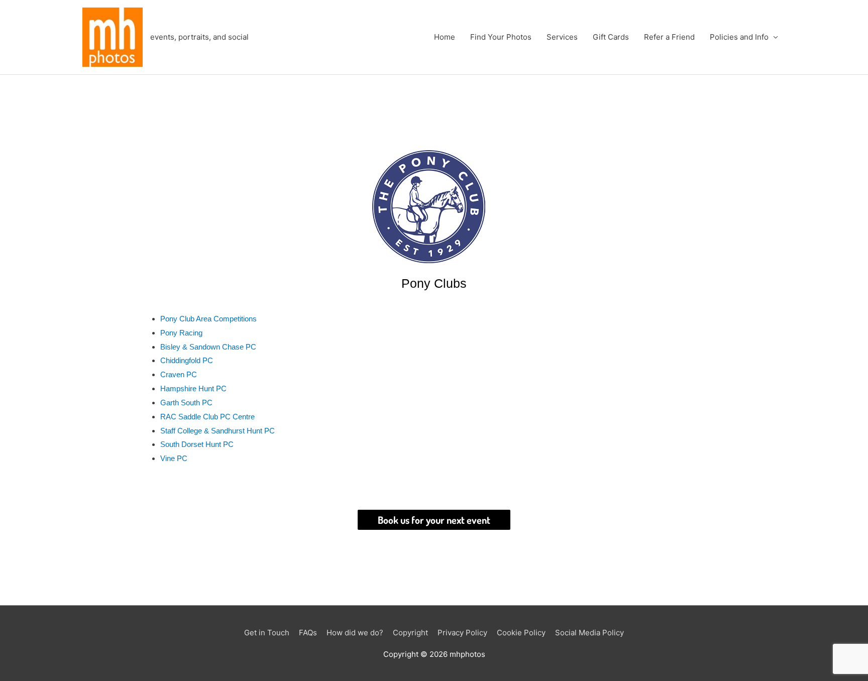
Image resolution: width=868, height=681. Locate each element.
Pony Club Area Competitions (208, 318)
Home (444, 37)
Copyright (410, 632)
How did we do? (355, 632)
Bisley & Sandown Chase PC (208, 347)
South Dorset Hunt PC (197, 444)
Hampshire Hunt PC (193, 388)
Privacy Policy (462, 632)
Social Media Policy (589, 632)
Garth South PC (186, 402)
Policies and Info (739, 37)
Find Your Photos (500, 37)
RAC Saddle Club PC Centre (207, 416)
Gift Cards (611, 37)
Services (562, 37)
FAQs (308, 632)
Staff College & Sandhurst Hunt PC (217, 430)
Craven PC (178, 374)
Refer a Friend (669, 37)
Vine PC (173, 458)
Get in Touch (266, 632)
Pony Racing (181, 332)
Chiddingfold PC (186, 360)
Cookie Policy (521, 632)
